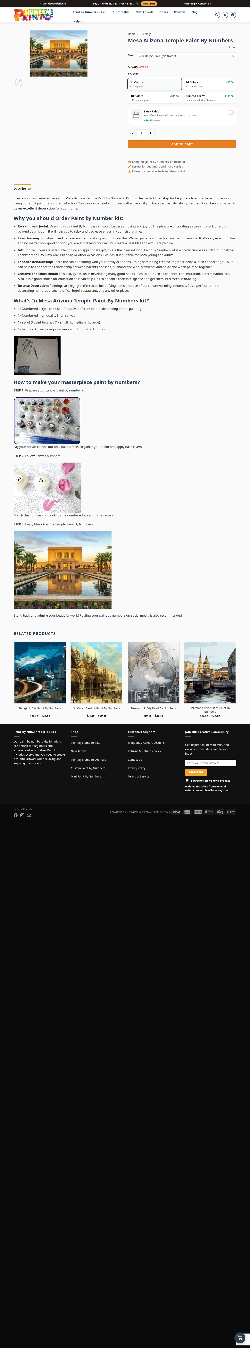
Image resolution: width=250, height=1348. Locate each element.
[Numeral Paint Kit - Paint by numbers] (39, 15)
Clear (232, 47)
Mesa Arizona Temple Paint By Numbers (95, 198)
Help (76, 21)
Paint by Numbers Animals (88, 759)
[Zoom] (19, 82)
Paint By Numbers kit (159, 250)
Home (132, 34)
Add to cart (182, 144)
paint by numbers (115, 382)
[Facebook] (16, 815)
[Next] (28, 80)
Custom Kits (121, 12)
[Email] (29, 815)
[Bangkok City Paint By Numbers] (40, 672)
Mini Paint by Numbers (86, 776)
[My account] (225, 15)
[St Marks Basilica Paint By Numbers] (96, 672)
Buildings (145, 34)
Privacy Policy (136, 768)
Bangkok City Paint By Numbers (40, 708)
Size (130, 55)
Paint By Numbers (84, 226)
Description (22, 188)
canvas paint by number (63, 390)
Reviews (179, 12)
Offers (163, 12)
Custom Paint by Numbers (88, 768)
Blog (194, 12)
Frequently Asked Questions (146, 742)
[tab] (22, 188)
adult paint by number (45, 203)
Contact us (204, 3)
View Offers (149, 3)
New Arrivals (144, 12)
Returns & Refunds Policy (144, 751)
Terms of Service (138, 776)
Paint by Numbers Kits (88, 12)
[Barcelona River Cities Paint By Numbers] (210, 672)
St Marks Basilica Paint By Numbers (96, 708)
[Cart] (233, 15)
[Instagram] (22, 815)
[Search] (217, 15)
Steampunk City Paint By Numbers (153, 708)
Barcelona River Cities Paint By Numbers (210, 709)
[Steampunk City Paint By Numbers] (153, 672)
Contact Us (135, 759)
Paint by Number (92, 218)
